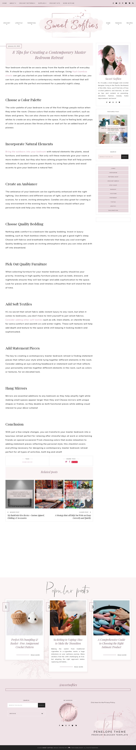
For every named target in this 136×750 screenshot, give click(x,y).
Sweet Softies (47, 747)
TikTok (113, 202)
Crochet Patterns (26, 3)
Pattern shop (113, 176)
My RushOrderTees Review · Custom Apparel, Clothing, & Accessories (26, 516)
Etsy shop (113, 185)
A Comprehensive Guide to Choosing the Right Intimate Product (111, 643)
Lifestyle (19, 23)
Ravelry (113, 189)
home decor (27, 462)
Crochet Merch (113, 181)
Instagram (113, 172)
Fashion (118, 23)
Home (4, 3)
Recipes (130, 23)
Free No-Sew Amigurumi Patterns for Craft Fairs (113, 129)
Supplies (41, 3)
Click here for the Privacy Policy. (103, 702)
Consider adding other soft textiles (24, 319)
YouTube (113, 193)
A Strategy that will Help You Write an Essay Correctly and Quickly (73, 516)
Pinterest (113, 197)
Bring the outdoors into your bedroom (25, 151)
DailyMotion (113, 210)
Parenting (32, 23)
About (12, 3)
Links (113, 168)
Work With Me (68, 3)
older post (84, 512)
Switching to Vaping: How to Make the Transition (68, 641)
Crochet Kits (54, 3)
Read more (35, 655)
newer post (14, 512)
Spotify (113, 206)
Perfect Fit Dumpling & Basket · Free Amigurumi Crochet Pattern (24, 643)
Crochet (6, 23)
